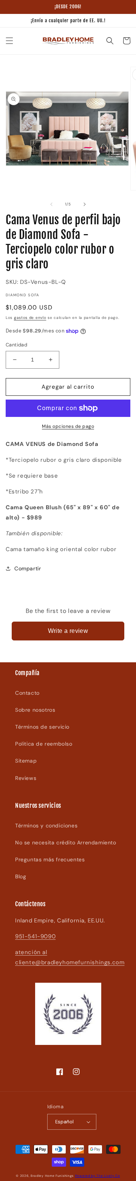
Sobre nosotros (35, 709)
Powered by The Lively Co (97, 1176)
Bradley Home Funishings (52, 1176)
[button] (9, 40)
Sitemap (26, 760)
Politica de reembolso (44, 743)
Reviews (25, 778)
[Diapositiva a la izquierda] (51, 204)
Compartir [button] (27, 568)
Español (64, 1121)
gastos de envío (30, 317)
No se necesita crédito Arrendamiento (65, 842)
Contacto (27, 692)
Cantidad (16, 345)
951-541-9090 (35, 936)
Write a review (68, 631)
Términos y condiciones (46, 825)
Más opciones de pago (68, 426)
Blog (20, 876)
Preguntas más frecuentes (50, 859)
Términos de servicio (42, 726)
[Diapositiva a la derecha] (84, 204)
